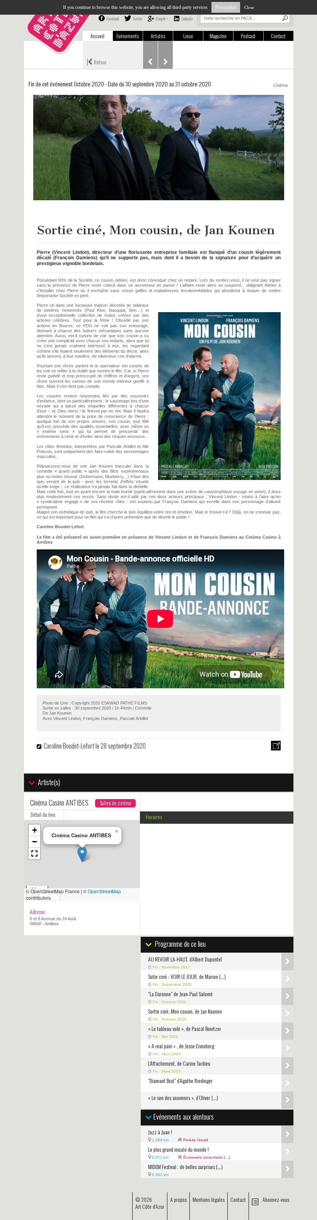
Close (249, 7)
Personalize (225, 7)
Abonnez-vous (275, 1199)
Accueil (97, 36)
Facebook (112, 18)
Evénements (127, 36)
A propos (178, 1199)
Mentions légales (209, 1199)
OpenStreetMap (104, 891)
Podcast (248, 36)
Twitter (137, 18)
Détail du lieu (43, 814)
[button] (82, 854)
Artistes (158, 36)
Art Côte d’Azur (149, 1206)
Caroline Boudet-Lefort (69, 745)
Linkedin (186, 18)
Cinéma (280, 85)
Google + (161, 18)
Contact (278, 36)
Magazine (218, 36)
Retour (97, 61)
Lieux (188, 36)
